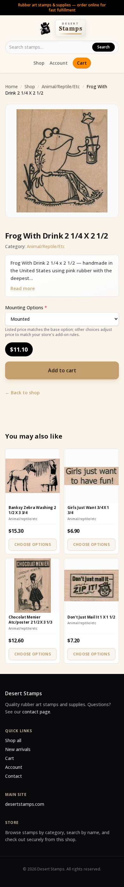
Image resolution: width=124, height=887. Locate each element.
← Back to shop (22, 393)
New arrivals (18, 749)
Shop (39, 63)
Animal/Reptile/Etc (61, 86)
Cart (82, 63)
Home (11, 86)
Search (103, 47)
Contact (13, 776)
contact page (36, 712)
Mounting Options (26, 307)
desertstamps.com (24, 804)
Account (59, 63)
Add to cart (62, 370)
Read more (22, 288)
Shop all (13, 740)
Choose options (32, 544)
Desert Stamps (23, 693)
